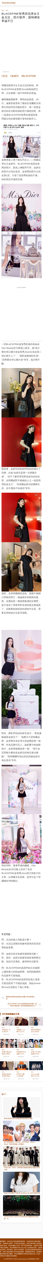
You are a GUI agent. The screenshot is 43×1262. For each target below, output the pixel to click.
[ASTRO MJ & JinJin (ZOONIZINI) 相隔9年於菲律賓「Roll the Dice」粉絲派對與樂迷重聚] (21, 1205)
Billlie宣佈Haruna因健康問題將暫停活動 (18, 1118)
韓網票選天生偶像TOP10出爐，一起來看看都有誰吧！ (21, 1053)
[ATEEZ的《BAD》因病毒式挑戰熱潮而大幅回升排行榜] (21, 1156)
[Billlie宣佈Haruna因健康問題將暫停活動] (21, 1107)
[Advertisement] (21, 45)
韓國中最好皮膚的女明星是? (7, 1053)
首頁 (3, 10)
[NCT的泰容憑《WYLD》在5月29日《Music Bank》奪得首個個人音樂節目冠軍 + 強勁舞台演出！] (21, 1131)
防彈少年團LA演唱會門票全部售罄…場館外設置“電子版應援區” (21, 1075)
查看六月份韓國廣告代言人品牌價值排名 (36, 1053)
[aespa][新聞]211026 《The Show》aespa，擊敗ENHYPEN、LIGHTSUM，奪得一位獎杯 (36, 1075)
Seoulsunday (9, 2)
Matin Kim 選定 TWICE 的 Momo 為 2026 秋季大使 (22, 1193)
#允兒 (5, 76)
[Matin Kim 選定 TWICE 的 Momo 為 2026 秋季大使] (21, 1182)
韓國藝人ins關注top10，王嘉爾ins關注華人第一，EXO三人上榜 (21, 1031)
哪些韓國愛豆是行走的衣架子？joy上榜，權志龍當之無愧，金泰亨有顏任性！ (36, 1031)
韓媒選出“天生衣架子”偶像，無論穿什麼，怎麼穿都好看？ (7, 1031)
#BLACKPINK (28, 76)
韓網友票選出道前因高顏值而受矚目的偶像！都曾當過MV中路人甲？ (7, 1075)
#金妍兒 (14, 76)
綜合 (7, 10)
